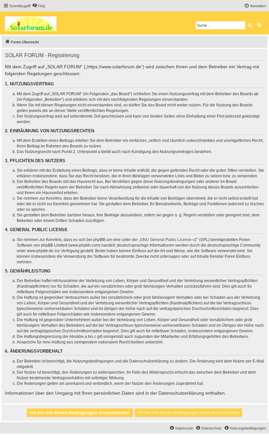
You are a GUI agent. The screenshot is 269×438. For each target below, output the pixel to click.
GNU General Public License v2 (168, 239)
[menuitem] (38, 6)
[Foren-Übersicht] (33, 23)
